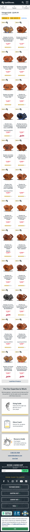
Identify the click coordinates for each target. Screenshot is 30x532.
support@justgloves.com (15, 455)
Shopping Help (14, 493)
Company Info (14, 499)
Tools (14, 506)
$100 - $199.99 (14, 18)
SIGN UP (25, 471)
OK (15, 529)
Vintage (4, 18)
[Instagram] (13, 481)
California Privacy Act (19, 524)
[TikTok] (26, 481)
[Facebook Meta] (4, 481)
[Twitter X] (8, 481)
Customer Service (14, 487)
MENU (27, 3)
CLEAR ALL (24, 18)
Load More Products (15, 381)
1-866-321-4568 (15, 452)
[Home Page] (8, 2)
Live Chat (15, 458)
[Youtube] (21, 481)
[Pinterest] (17, 481)
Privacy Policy (6, 524)
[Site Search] (22, 2)
